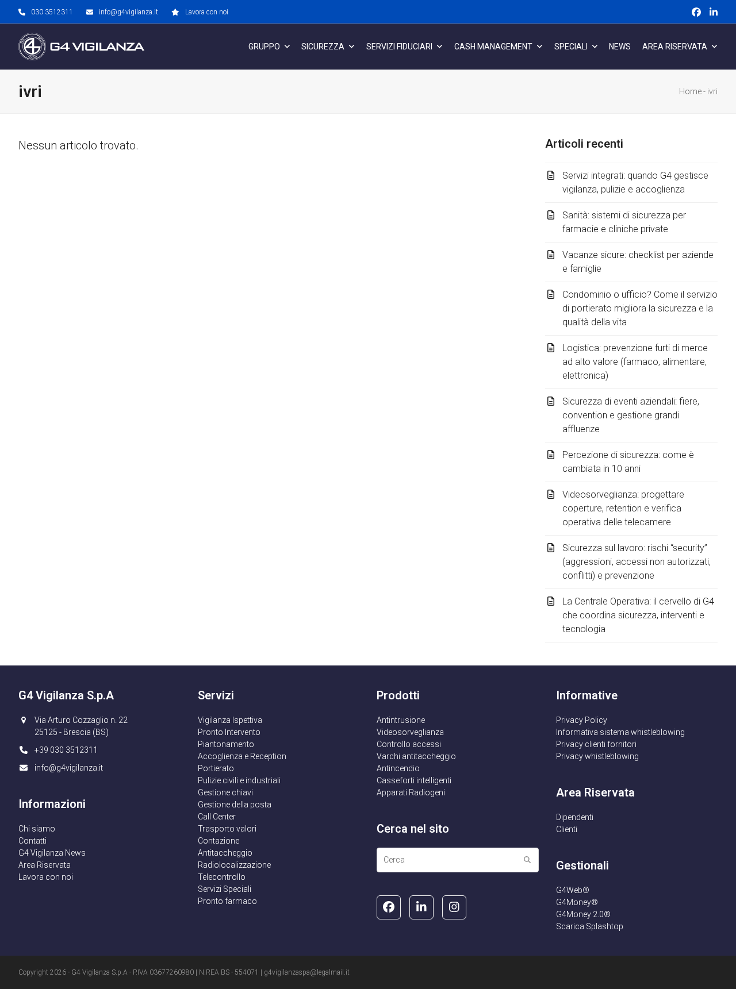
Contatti (32, 840)
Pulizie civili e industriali (239, 780)
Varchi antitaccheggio (416, 756)
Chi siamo (36, 828)
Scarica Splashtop (589, 926)
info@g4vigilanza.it (128, 12)
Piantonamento (226, 744)
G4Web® (572, 890)
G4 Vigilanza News (52, 852)
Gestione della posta (234, 804)
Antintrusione (401, 720)
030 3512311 (52, 12)
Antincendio (398, 768)
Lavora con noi (206, 12)
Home (690, 91)
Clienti (566, 829)
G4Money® (577, 902)
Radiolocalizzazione (234, 864)
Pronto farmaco (227, 901)
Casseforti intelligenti (414, 780)
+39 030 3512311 (66, 750)
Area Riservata (44, 864)
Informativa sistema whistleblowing (620, 732)
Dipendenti (574, 817)
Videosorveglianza (410, 732)
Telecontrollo (222, 877)
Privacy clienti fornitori (596, 744)
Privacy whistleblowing (597, 756)
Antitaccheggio (225, 852)
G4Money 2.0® (583, 914)
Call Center (217, 816)
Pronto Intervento (229, 732)
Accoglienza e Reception (242, 756)
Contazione (218, 840)
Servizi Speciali (224, 889)
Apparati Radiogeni (411, 792)
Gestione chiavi (225, 792)
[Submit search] (527, 859)
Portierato (216, 768)
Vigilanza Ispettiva (230, 720)
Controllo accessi (409, 744)
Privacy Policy (581, 720)
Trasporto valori (227, 828)
